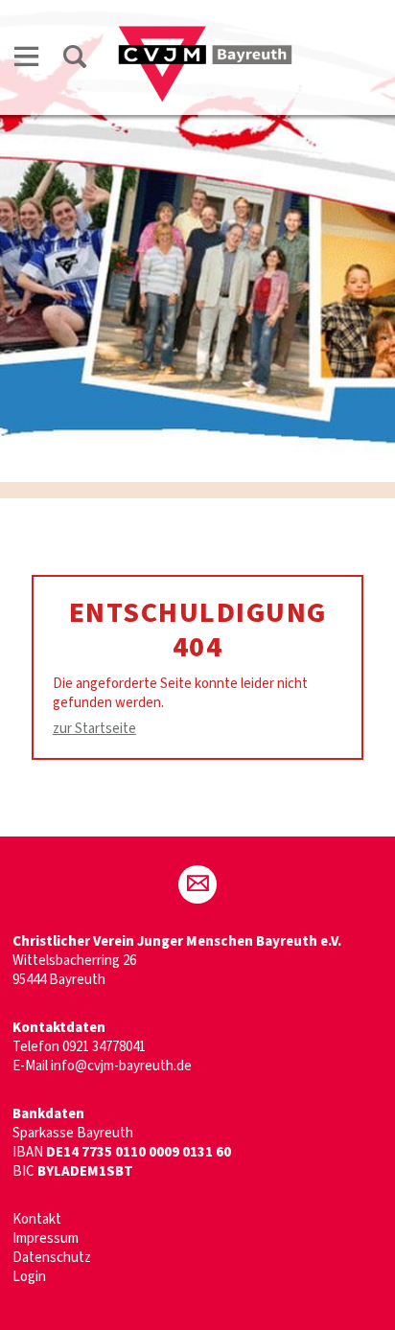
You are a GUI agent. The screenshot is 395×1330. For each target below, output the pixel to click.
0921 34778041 (104, 1047)
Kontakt (36, 1219)
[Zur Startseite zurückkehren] (205, 35)
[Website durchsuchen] (74, 59)
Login (29, 1277)
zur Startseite (94, 729)
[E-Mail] (197, 884)
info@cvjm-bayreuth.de (121, 1066)
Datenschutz (51, 1258)
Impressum (45, 1238)
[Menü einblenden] (26, 59)
